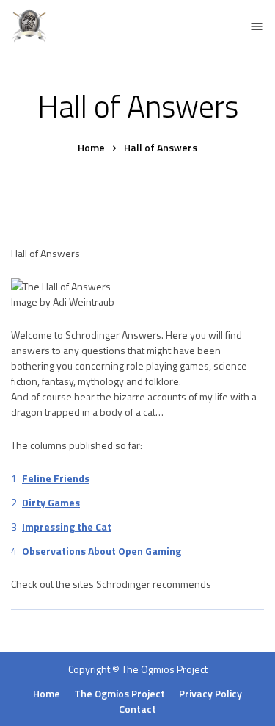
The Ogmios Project (165, 669)
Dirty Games (51, 502)
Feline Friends (55, 478)
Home (46, 693)
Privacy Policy (210, 693)
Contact (137, 708)
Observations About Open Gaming (101, 550)
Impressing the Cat (66, 526)
